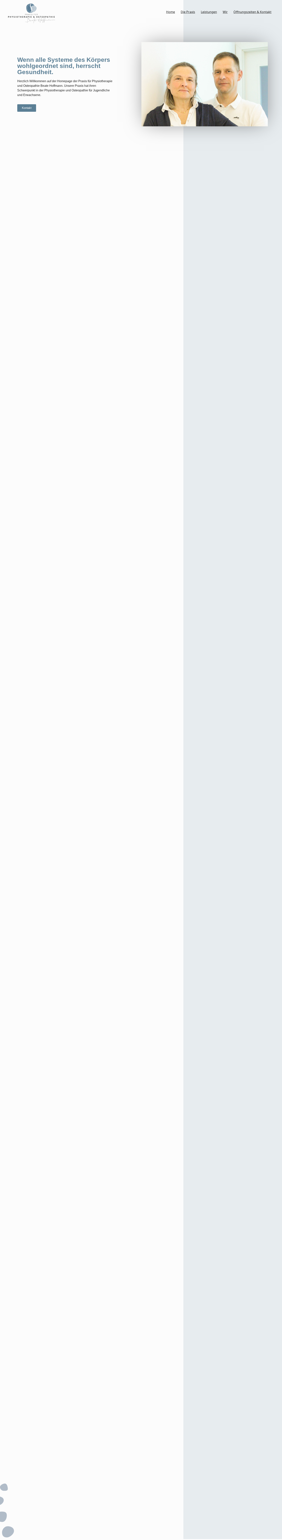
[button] (26, 108)
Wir (225, 12)
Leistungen (209, 12)
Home (170, 12)
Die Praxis (188, 12)
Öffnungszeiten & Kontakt (252, 12)
